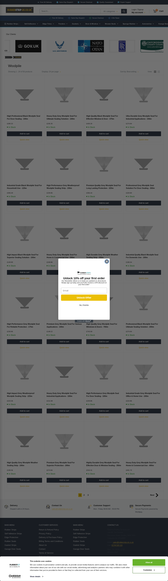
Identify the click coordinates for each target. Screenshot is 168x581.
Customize (147, 570)
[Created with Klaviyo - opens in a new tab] (84, 321)
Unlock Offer (84, 297)
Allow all (148, 562)
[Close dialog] (107, 261)
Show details (35, 576)
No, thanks (84, 305)
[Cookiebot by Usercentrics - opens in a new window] (15, 576)
